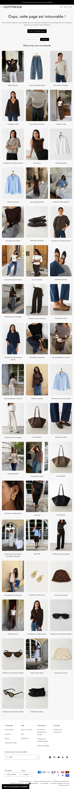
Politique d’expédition (32, 783)
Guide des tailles (11, 743)
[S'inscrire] (37, 757)
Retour (7, 738)
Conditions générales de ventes (42, 732)
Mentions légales (43, 746)
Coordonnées (44, 783)
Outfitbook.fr (28, 781)
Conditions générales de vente (59, 783)
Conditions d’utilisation (17, 783)
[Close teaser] (30, 784)
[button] (61, 7)
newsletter (25, 738)
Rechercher (44, 39)
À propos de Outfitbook (57, 731)
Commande (9, 730)
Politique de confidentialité (42, 740)
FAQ (22, 734)
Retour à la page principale (37, 31)
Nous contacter (26, 730)
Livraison (8, 734)
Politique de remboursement (42, 781)
